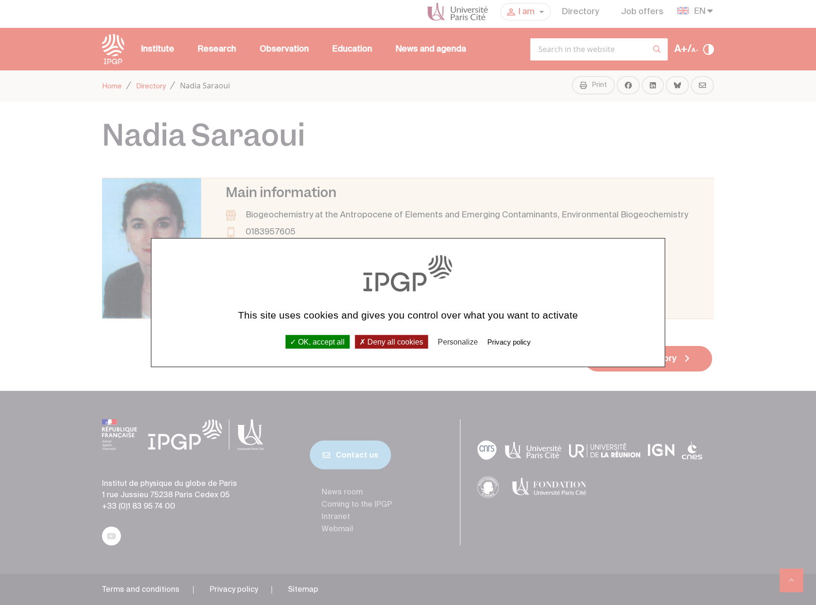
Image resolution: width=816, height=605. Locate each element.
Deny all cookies (394, 341)
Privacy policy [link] (509, 341)
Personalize (458, 341)
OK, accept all (320, 341)
